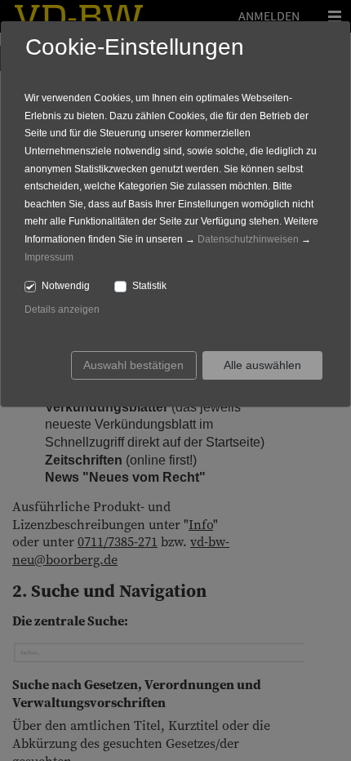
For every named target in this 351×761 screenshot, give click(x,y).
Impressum (48, 257)
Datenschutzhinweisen (248, 239)
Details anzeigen (62, 309)
